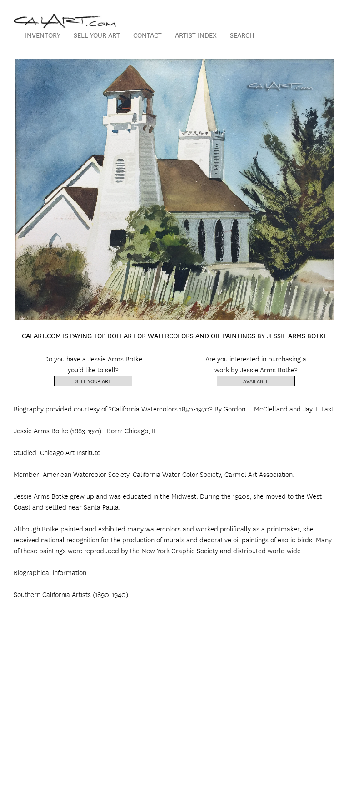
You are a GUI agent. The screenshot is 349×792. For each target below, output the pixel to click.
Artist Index (196, 35)
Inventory (42, 35)
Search (242, 35)
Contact (147, 35)
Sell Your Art (97, 35)
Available (256, 380)
